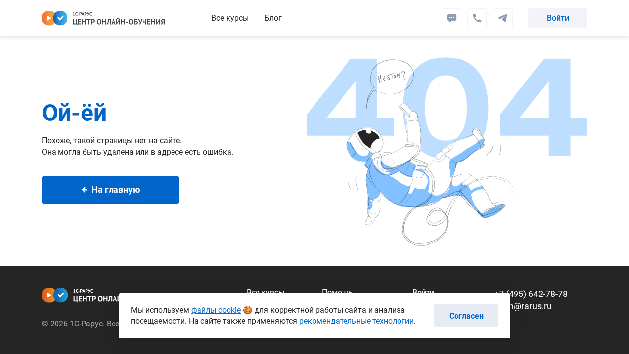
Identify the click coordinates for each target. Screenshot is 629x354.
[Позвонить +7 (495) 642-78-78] (477, 18)
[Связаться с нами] (503, 18)
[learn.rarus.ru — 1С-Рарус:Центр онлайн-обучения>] (103, 18)
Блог (273, 18)
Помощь (337, 292)
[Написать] (451, 18)
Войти (558, 18)
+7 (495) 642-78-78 (531, 294)
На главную (115, 189)
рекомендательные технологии (356, 320)
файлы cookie (216, 310)
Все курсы (230, 18)
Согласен (466, 316)
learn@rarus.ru (523, 306)
